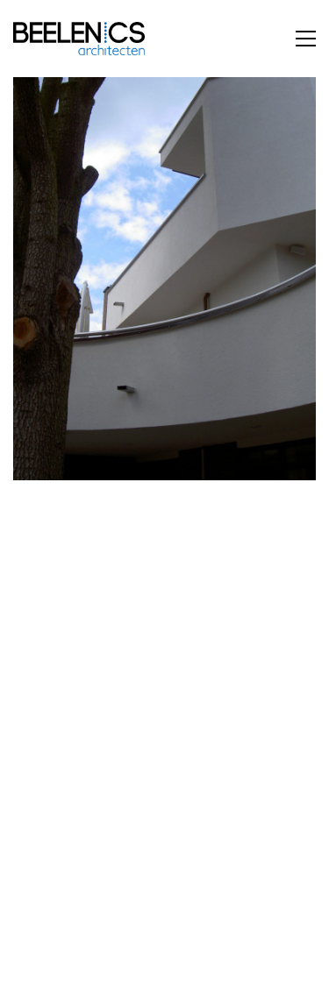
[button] (306, 38)
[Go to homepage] (79, 38)
